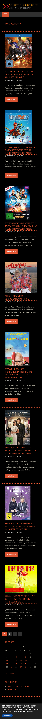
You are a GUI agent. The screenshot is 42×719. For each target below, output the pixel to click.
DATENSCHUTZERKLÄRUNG (19, 687)
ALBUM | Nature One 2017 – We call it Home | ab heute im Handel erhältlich (20, 599)
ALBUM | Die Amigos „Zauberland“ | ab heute (17, 297)
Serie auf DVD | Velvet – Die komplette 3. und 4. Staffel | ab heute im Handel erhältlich (20, 450)
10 (7, 660)
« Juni (6, 673)
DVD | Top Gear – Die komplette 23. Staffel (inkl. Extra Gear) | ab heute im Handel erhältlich (21, 226)
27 (21, 667)
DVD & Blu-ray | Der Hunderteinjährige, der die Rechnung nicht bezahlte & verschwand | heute (19, 373)
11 (11, 660)
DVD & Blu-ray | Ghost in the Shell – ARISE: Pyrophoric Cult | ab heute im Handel (20, 74)
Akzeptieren (7, 715)
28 (26, 667)
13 (21, 660)
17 (7, 664)
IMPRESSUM (12, 690)
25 (11, 667)
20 (21, 664)
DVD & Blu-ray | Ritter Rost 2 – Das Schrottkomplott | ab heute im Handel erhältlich (20, 150)
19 (16, 664)
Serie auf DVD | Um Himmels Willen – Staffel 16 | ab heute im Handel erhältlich (20, 526)
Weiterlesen (11, 100)
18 (11, 664)
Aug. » (12, 673)
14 (26, 660)
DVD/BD (21, 80)
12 (16, 660)
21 (26, 664)
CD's (20, 302)
